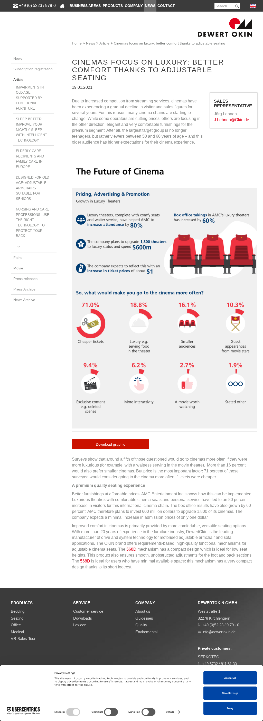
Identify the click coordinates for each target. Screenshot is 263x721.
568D (131, 549)
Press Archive (24, 289)
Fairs (17, 258)
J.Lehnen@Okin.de (231, 120)
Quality (141, 625)
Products (113, 6)
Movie (18, 268)
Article (104, 43)
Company (134, 6)
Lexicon (79, 625)
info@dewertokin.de (219, 632)
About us (142, 611)
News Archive (24, 300)
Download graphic (110, 444)
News (150, 6)
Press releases (25, 279)
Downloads (82, 618)
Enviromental (146, 632)
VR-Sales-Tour (23, 638)
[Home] (62, 6)
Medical (17, 632)
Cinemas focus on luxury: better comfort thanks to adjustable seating (169, 43)
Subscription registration (33, 69)
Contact (166, 6)
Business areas (85, 6)
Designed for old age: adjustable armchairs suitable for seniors (32, 187)
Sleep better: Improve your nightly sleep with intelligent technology (31, 129)
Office (16, 625)
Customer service (88, 611)
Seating (17, 618)
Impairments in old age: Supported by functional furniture (30, 97)
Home (77, 43)
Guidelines (144, 618)
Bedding (17, 611)
